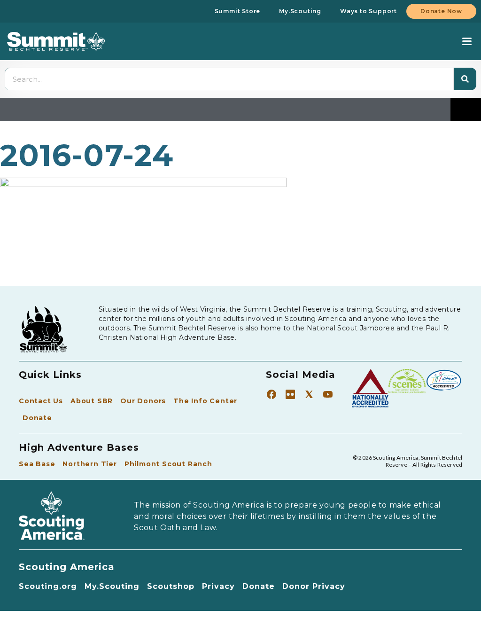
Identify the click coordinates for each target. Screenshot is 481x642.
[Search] (465, 79)
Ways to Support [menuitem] (368, 11)
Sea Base (37, 464)
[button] (466, 41)
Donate (37, 418)
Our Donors (143, 401)
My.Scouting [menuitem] (300, 11)
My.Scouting (112, 586)
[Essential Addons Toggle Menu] (465, 109)
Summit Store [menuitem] (238, 11)
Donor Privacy (313, 586)
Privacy (218, 586)
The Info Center (205, 401)
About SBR (91, 401)
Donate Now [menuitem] (441, 11)
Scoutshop (170, 586)
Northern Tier (89, 464)
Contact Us (41, 401)
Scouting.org (48, 586)
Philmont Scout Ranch (168, 464)
